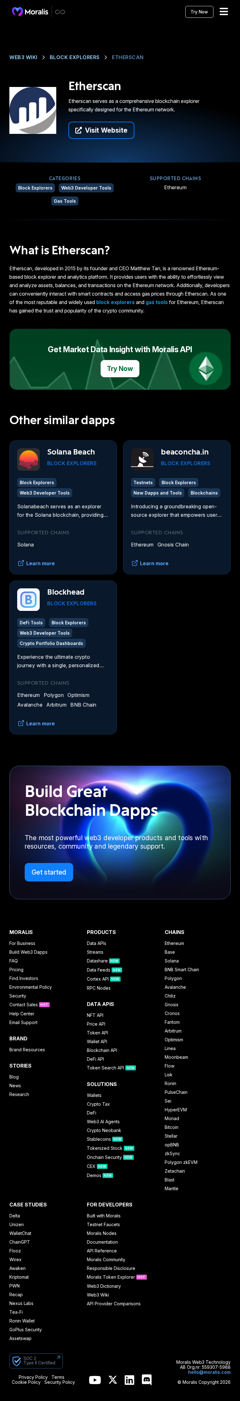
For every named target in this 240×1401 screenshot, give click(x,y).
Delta (14, 1215)
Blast (169, 1179)
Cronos (172, 1013)
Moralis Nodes (102, 1233)
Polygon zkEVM (181, 1162)
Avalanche (29, 705)
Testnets (143, 482)
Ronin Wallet (22, 1320)
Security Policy (59, 1382)
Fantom (172, 1022)
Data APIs (96, 943)
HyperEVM (176, 1109)
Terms (58, 1377)
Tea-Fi (16, 1312)
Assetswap (20, 1338)
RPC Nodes (99, 988)
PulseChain (176, 1092)
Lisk (168, 1074)
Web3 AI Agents (103, 1121)
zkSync (172, 1153)
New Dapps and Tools (157, 492)
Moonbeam (176, 1057)
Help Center (21, 1013)
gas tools (157, 302)
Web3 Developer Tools (86, 187)
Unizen (16, 1224)
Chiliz (170, 995)
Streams (95, 952)
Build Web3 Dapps (28, 952)
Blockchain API (102, 1050)
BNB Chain (83, 705)
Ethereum (175, 187)
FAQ (13, 960)
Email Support (23, 1022)
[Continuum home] (60, 11)
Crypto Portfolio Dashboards (51, 643)
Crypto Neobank (104, 1130)
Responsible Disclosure (111, 1268)
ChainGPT (19, 1242)
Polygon (54, 695)
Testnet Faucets (103, 1224)
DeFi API (95, 1059)
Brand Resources (27, 1049)
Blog (14, 1076)
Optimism (78, 695)
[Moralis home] (30, 11)
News (15, 1085)
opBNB (172, 1144)
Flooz (15, 1250)
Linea (170, 1048)
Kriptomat (19, 1277)
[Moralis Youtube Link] (95, 1380)
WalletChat (20, 1233)
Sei (168, 1101)
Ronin (170, 1083)
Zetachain (175, 1171)
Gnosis (171, 1004)
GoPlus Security (25, 1329)
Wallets (94, 1095)
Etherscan (128, 57)
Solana (25, 544)
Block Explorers (75, 57)
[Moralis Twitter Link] (112, 1381)
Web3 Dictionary (104, 1286)
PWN (14, 1285)
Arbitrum (56, 705)
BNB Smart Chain (182, 969)
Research (19, 1094)
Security (17, 995)
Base (170, 952)
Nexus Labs (21, 1303)
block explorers (115, 302)
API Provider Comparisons (114, 1303)
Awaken (17, 1268)
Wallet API (97, 1041)
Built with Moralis (104, 1215)
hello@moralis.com (209, 1372)
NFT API (95, 1015)
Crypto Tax (98, 1104)
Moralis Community (106, 1259)
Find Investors (23, 978)
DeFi (91, 1112)
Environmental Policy (30, 987)
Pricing (16, 969)
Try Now (199, 11)
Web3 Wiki (23, 57)
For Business (22, 943)
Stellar (171, 1136)
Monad (172, 1118)
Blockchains (204, 492)
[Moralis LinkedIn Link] (129, 1380)
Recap (16, 1294)
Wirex (15, 1259)
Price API (96, 1024)
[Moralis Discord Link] (147, 1380)
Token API (97, 1032)
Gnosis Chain (173, 544)
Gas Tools (65, 201)
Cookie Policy (26, 1382)
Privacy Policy (33, 1377)
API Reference (102, 1250)
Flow (169, 1066)
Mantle (171, 1188)
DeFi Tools (31, 622)
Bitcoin (171, 1127)
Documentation (102, 1242)
